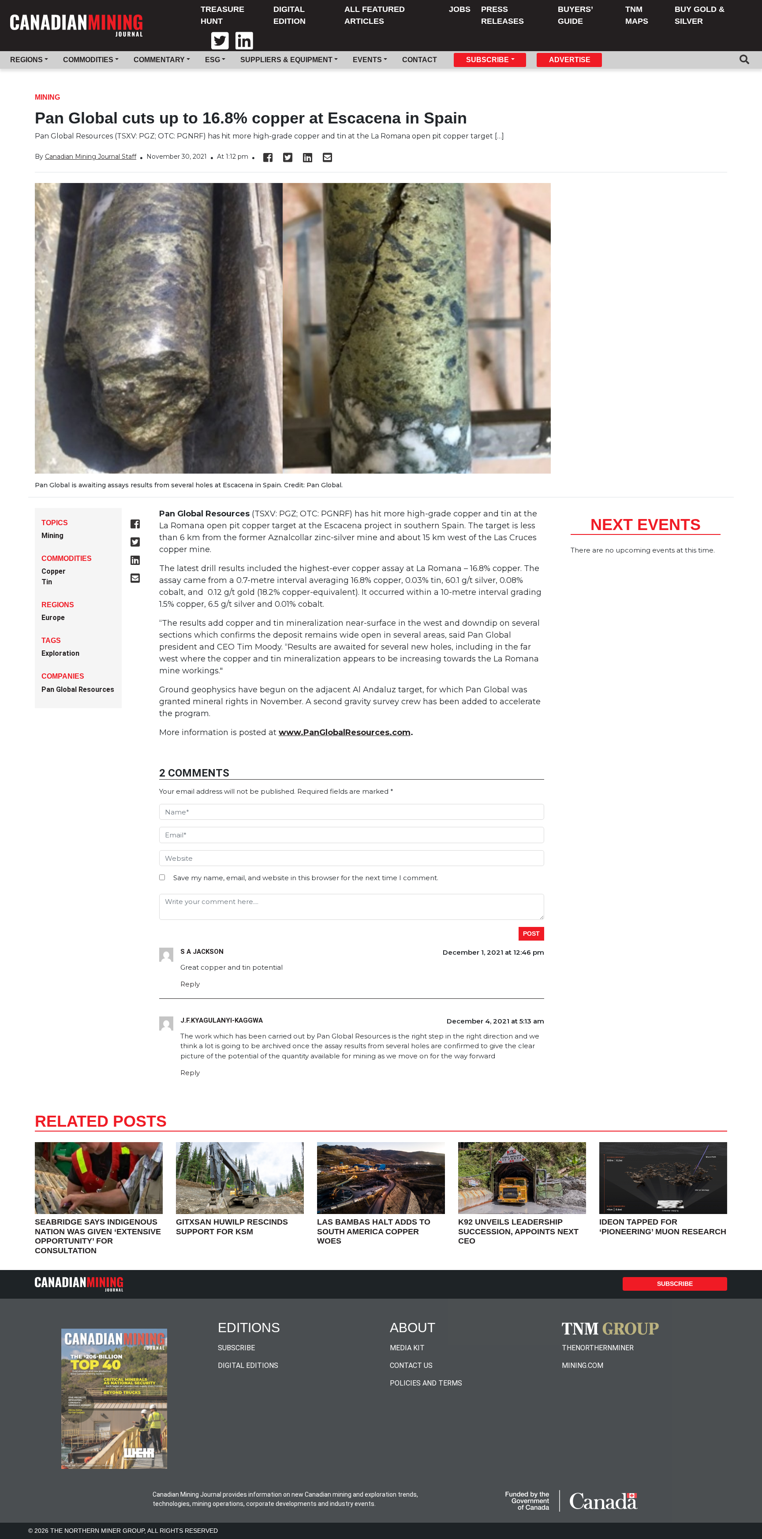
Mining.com (582, 1365)
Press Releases (502, 15)
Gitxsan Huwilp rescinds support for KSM (232, 1227)
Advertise (569, 60)
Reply (190, 984)
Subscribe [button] (487, 60)
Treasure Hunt (222, 15)
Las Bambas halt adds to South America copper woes (373, 1231)
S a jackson (202, 952)
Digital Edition (289, 15)
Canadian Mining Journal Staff (90, 157)
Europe (53, 617)
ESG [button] (212, 60)
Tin (46, 582)
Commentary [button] (159, 60)
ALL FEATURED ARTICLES (374, 15)
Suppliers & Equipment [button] (286, 60)
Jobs (460, 9)
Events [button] (367, 60)
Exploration (60, 653)
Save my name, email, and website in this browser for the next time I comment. (305, 878)
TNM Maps (636, 15)
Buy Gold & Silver (700, 15)
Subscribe (675, 1283)
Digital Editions (248, 1365)
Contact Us (411, 1365)
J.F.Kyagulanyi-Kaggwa (221, 1020)
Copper (53, 571)
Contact (419, 60)
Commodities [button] (88, 60)
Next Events (645, 524)
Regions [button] (26, 60)
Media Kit (407, 1348)
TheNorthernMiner (598, 1348)
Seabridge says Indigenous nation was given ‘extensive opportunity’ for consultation (98, 1236)
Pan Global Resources (77, 689)
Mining (47, 97)
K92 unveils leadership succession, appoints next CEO (518, 1231)
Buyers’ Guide (575, 15)
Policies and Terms (426, 1383)
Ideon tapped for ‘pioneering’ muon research (662, 1227)
